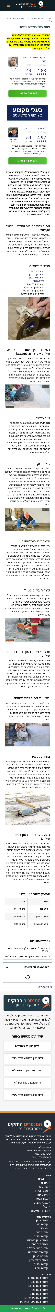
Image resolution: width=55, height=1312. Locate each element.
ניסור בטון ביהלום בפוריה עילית (28, 1058)
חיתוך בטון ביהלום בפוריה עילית (28, 1095)
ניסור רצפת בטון (36, 277)
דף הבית (49, 18)
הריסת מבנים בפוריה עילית (27, 1083)
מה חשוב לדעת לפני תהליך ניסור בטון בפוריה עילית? (27, 949)
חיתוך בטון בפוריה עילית (27, 1046)
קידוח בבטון (38, 281)
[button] (9, 5)
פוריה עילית (44, 987)
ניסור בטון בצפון (28, 18)
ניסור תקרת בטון (36, 274)
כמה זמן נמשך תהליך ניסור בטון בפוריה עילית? (26, 956)
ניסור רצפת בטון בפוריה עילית (27, 1070)
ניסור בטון (40, 18)
